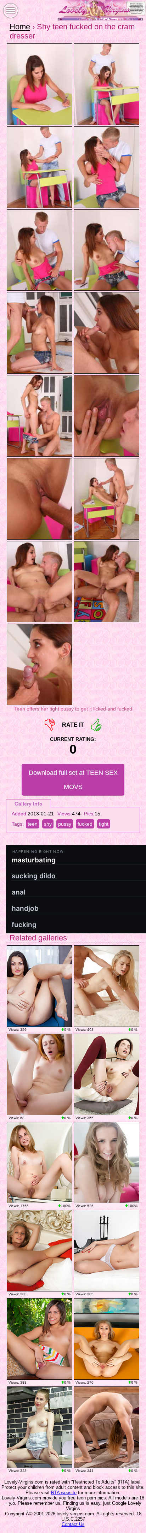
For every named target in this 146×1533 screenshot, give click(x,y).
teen (33, 824)
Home (20, 26)
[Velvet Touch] (106, 1074)
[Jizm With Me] (39, 1427)
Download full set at (73, 779)
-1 (50, 725)
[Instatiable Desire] (106, 1427)
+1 (96, 725)
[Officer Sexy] (106, 1339)
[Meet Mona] (106, 1250)
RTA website (64, 1492)
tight (103, 824)
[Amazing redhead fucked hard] (39, 1074)
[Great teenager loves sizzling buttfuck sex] (106, 986)
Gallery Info (29, 804)
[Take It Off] (39, 986)
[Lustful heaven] (39, 1250)
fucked (85, 824)
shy (48, 824)
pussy (64, 824)
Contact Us (73, 1524)
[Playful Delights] (39, 1163)
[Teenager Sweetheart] (39, 1339)
